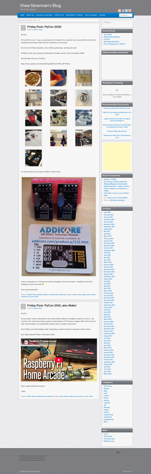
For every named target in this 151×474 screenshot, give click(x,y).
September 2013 (109, 333)
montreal (66, 396)
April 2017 (107, 234)
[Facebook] (122, 10)
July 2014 (107, 310)
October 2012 (108, 359)
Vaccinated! (108, 34)
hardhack (46, 294)
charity (79, 294)
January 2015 (108, 295)
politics (106, 412)
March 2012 (108, 374)
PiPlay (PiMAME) (91, 15)
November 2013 (109, 329)
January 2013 (108, 352)
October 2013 (108, 331)
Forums (102, 15)
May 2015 (107, 286)
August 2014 (108, 307)
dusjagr (106, 179)
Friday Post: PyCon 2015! (44, 26)
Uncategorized (109, 419)
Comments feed (109, 439)
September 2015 (109, 276)
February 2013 (108, 350)
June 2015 (107, 283)
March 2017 (108, 236)
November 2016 (109, 246)
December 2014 (109, 298)
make (61, 396)
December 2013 (109, 326)
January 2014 (108, 324)
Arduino (29, 294)
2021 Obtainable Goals (111, 41)
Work (105, 422)
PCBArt (113, 179)
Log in (106, 434)
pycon (89, 294)
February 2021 (108, 215)
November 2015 (109, 272)
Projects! (107, 39)
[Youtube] (129, 10)
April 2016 (107, 260)
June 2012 (107, 369)
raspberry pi (25, 296)
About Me (30, 15)
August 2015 (108, 279)
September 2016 (109, 250)
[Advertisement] (117, 156)
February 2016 (108, 265)
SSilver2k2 (107, 193)
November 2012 (109, 357)
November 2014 (109, 300)
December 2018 (109, 224)
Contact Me (59, 15)
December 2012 (109, 355)
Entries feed (108, 436)
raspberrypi (62, 294)
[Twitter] (126, 10)
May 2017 (107, 231)
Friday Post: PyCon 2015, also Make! (52, 305)
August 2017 (108, 229)
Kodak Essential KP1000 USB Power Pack (117, 108)
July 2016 (107, 253)
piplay (84, 294)
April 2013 (107, 345)
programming (53, 294)
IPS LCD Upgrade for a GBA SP (114, 44)
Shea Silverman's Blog (40, 5)
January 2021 (108, 217)
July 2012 (107, 367)
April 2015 (107, 288)
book (105, 393)
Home (22, 15)
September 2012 (109, 362)
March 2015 (108, 291)
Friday (34, 294)
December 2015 (109, 269)
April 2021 (107, 212)
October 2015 (108, 274)
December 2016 (109, 243)
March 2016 (108, 262)
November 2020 (109, 219)
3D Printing (108, 386)
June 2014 (107, 312)
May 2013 (107, 343)
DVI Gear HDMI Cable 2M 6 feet (117, 131)
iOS (105, 405)
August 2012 (108, 364)
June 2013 (107, 341)
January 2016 (108, 267)
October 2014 (108, 302)
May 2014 (107, 314)
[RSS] (119, 10)
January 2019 (108, 222)
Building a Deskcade (44, 15)
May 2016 (107, 257)
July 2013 (107, 338)
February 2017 (108, 238)
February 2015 (108, 293)
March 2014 (108, 319)
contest (106, 395)
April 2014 (107, 317)
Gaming (39, 294)
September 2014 (109, 305)
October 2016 (108, 248)
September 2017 (109, 226)
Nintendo (107, 407)
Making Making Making (112, 37)
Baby (105, 391)
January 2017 (108, 241)
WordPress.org (109, 441)
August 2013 (108, 336)
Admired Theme (127, 471)
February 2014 (108, 321)
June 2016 (107, 255)
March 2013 (108, 348)
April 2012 (107, 371)
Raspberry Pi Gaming (74, 15)
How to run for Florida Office (118, 198)
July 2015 (107, 281)
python (93, 294)
